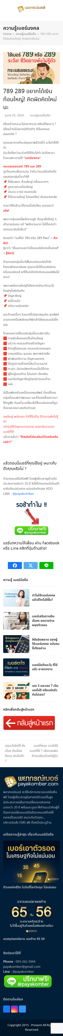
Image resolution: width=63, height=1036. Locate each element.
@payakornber (23, 494)
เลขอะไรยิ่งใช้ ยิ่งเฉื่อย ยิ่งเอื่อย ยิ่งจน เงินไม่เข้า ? (14, 753)
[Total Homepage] (31, 787)
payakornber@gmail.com (21, 967)
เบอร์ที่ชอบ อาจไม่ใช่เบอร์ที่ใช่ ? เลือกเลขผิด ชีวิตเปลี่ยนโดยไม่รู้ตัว (44, 751)
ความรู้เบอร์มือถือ (40, 115)
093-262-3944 (25, 961)
